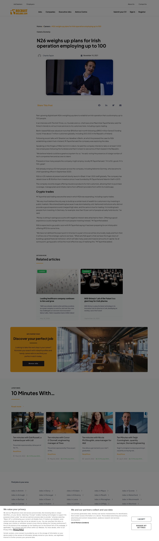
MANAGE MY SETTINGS (141, 527)
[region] (79, 523)
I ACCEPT (141, 519)
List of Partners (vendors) (80, 522)
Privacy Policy (18, 530)
